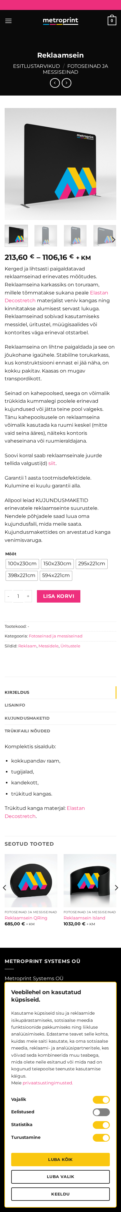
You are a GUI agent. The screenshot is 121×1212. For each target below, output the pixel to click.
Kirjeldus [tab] (17, 692)
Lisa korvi (58, 596)
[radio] (22, 564)
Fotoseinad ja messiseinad (75, 69)
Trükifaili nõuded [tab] (27, 731)
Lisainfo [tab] (15, 705)
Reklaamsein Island (84, 917)
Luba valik (60, 1176)
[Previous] (14, 164)
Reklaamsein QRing (26, 917)
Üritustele (70, 646)
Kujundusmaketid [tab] (27, 718)
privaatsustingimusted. (48, 1083)
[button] (8, 20)
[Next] (106, 164)
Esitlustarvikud (36, 66)
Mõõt (10, 554)
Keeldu (60, 1193)
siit (52, 463)
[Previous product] (66, 83)
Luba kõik (60, 1159)
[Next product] (55, 83)
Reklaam (27, 646)
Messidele (48, 646)
